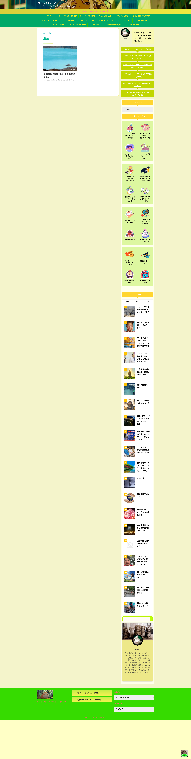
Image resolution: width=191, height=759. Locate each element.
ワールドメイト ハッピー (50, 3)
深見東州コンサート (106, 20)
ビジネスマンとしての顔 (77, 25)
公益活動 (96, 25)
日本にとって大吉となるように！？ (143, 325)
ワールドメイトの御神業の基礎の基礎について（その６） (137, 93)
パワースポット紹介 (88, 20)
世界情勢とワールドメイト (51, 20)
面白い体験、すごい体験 (141, 16)
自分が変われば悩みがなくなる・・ (143, 574)
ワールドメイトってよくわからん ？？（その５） (138, 84)
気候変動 (70, 20)
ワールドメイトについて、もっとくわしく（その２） (138, 56)
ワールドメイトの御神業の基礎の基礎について (143, 450)
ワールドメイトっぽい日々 (68, 16)
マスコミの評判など (59, 25)
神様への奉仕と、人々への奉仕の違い (143, 512)
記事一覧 (140, 478)
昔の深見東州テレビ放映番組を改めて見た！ (143, 528)
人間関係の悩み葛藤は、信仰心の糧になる (143, 372)
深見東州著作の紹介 (114, 25)
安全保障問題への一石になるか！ (143, 543)
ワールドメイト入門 (132, 25)
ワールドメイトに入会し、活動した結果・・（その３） (138, 66)
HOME (49, 16)
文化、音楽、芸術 (105, 16)
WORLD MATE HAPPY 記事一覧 (95, 11)
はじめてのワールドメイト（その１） (138, 49)
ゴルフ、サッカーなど (123, 20)
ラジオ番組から (141, 20)
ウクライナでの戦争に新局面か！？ (143, 590)
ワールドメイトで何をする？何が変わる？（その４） (138, 75)
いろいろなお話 (122, 16)
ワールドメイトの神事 (87, 16)
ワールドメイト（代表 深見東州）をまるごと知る (51, 702)
